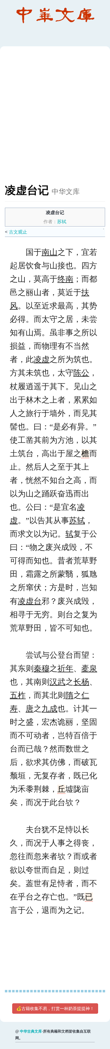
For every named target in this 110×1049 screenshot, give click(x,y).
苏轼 (61, 221)
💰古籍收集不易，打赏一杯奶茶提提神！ (55, 1008)
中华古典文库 (31, 1031)
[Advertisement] (55, 118)
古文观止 (18, 231)
